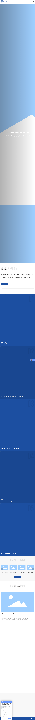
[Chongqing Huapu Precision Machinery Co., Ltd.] (4, 1)
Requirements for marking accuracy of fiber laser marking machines (16, 645)
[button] (2, 569)
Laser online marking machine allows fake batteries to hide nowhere (16, 613)
